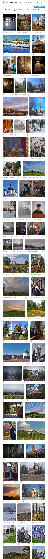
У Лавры (6, 363)
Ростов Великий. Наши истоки (37, 341)
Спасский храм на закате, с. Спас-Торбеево (13, 318)
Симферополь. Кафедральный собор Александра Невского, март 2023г (14, 341)
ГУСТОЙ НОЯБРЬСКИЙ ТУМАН (33, 251)
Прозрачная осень (38, 522)
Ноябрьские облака (23, 522)
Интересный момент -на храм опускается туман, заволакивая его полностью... (13, 400)
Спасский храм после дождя (35, 318)
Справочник (35, 2)
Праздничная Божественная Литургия (35, 236)
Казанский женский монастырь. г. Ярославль (23, 543)
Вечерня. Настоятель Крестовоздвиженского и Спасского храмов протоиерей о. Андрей (23, 75)
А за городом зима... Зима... (8, 522)
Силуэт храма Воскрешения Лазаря (11, 501)
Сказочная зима (23, 219)
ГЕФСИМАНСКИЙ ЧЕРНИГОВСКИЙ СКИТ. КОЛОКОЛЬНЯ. (36, 117)
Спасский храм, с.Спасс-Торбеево (38, 54)
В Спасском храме (8, 32)
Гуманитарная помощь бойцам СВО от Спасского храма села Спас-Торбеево (32, 198)
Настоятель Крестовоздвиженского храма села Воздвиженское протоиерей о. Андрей (38, 219)
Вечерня (6, 94)
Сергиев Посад (28, 2)
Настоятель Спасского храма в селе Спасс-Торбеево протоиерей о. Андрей (10, 482)
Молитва (19, 236)
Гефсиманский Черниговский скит (12, 54)
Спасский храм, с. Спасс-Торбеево (35, 400)
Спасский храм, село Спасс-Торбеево (19, 94)
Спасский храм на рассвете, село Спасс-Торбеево (33, 177)
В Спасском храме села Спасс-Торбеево (37, 297)
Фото (20, 2)
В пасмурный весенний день (9, 219)
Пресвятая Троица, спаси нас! (23, 32)
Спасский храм (33, 94)
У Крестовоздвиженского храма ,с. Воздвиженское (37, 274)
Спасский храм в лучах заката (34, 459)
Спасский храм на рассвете (10, 297)
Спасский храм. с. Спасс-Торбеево (26, 441)
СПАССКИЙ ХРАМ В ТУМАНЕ (17, 251)
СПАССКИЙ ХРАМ (7, 236)
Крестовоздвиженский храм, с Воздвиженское (33, 501)
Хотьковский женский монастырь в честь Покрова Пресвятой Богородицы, (19, 134)
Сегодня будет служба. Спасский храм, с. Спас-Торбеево (34, 382)
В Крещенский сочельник (7, 134)
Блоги (23, 2)
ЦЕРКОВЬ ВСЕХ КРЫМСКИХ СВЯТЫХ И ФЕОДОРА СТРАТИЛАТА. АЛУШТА (38, 363)
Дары (6, 158)
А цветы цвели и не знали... (10, 274)
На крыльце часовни (9, 419)
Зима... (29, 134)
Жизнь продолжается (8, 543)
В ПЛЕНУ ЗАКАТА (8, 117)
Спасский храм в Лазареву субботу (29, 482)
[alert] (45, 556)
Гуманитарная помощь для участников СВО (8, 75)
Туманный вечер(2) (9, 382)
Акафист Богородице (6, 251)
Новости (16, 2)
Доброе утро (29, 419)
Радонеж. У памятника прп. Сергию (11, 177)
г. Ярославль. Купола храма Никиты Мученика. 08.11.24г (37, 158)
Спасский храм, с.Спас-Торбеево (38, 32)
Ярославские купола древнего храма (9, 198)
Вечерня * (36, 75)
